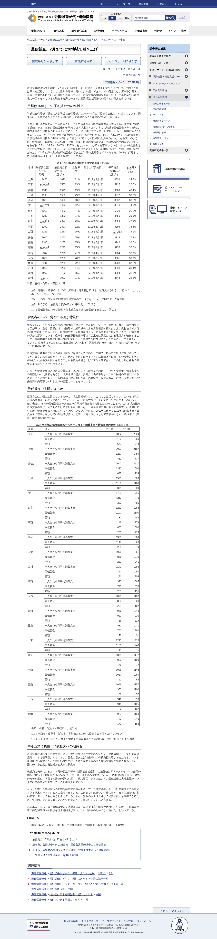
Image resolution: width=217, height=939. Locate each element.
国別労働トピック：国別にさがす (69, 878)
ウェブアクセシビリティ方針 (117, 921)
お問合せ (162, 4)
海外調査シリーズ (161, 121)
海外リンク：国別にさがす (65, 899)
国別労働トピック (91, 39)
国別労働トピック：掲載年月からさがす (72, 873)
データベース (119, 30)
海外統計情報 (159, 132)
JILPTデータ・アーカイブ (166, 83)
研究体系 (59, 30)
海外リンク (158, 144)
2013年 (107, 39)
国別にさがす (84, 61)
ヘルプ (182, 17)
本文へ (34, 4)
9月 (116, 39)
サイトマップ (123, 4)
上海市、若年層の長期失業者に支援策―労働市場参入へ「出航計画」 (71, 849)
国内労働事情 (160, 90)
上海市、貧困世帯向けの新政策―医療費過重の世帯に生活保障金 (69, 844)
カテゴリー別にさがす (122, 61)
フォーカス (158, 115)
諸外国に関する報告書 (164, 126)
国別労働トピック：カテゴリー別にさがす (74, 883)
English (179, 4)
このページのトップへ (172, 911)
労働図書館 (141, 30)
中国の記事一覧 (132, 75)
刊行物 (158, 30)
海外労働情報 (72, 39)
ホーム (103, 4)
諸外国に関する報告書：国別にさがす (71, 894)
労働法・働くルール (129, 68)
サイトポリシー (145, 921)
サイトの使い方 (90, 921)
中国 (70, 889)
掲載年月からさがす (45, 61)
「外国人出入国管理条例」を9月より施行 (56, 855)
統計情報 (99, 30)
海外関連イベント (161, 138)
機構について (38, 30)
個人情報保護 (71, 921)
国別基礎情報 (57, 889)
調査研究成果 (79, 30)
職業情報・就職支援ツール (167, 76)
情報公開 (144, 4)
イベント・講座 (177, 30)
